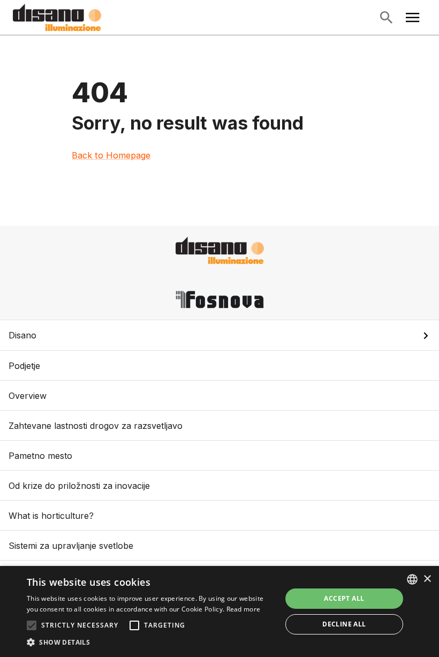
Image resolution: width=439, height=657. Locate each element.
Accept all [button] (344, 598)
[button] (219, 335)
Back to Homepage (111, 155)
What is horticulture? (51, 515)
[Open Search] (386, 17)
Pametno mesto (40, 455)
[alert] (219, 611)
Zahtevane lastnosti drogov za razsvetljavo (96, 425)
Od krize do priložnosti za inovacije (79, 485)
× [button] (427, 579)
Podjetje (24, 365)
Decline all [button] (344, 624)
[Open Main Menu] (412, 17)
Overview (28, 395)
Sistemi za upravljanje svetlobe (71, 545)
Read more (243, 609)
